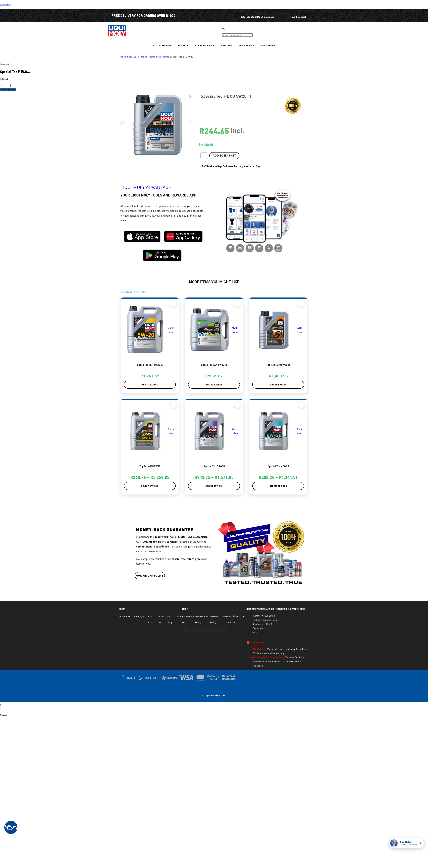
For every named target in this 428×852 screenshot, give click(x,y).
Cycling (180, 616)
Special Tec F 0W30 (214, 466)
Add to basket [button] (150, 384)
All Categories (162, 45)
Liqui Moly (5, 4)
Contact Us (186, 619)
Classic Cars (160, 619)
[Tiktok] (222, 629)
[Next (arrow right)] (4, 850)
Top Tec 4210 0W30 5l (278, 364)
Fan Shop (183, 45)
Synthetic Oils (162, 56)
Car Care (150, 619)
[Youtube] (186, 629)
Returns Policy (214, 619)
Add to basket (8, 89)
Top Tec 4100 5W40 (149, 466)
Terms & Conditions (231, 619)
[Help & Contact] (285, 14)
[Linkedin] (213, 629)
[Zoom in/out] (1, 846)
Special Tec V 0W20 (278, 466)
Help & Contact (298, 16)
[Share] (7, 846)
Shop (129, 56)
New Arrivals (246, 45)
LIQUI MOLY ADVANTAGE (145, 187)
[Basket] (258, 32)
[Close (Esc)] (10, 846)
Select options (149, 486)
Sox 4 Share (268, 45)
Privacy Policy (198, 619)
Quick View (171, 329)
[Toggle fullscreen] (4, 846)
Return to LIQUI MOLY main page (257, 16)
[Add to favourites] (173, 303)
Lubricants (150, 56)
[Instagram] (204, 629)
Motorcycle (139, 616)
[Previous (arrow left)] (1, 850)
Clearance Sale (205, 45)
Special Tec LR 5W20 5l (150, 364)
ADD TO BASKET (224, 155)
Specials (226, 45)
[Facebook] (195, 629)
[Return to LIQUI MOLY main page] (233, 14)
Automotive (138, 56)
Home (123, 56)
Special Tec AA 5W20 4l (214, 364)
